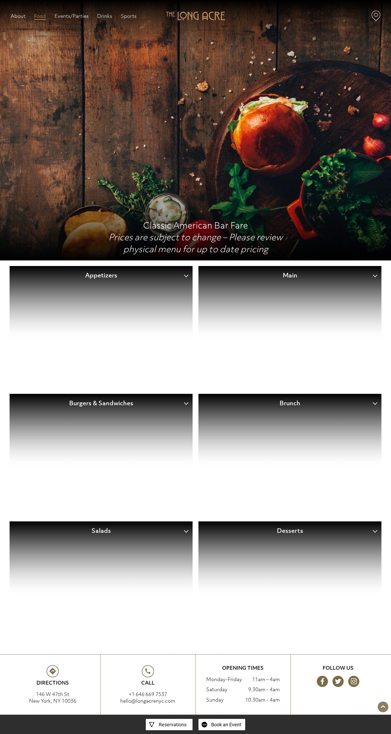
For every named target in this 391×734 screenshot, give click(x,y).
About (18, 15)
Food (40, 15)
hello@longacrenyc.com (147, 700)
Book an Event (226, 724)
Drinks (104, 15)
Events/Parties (72, 15)
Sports (128, 15)
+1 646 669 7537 (148, 694)
